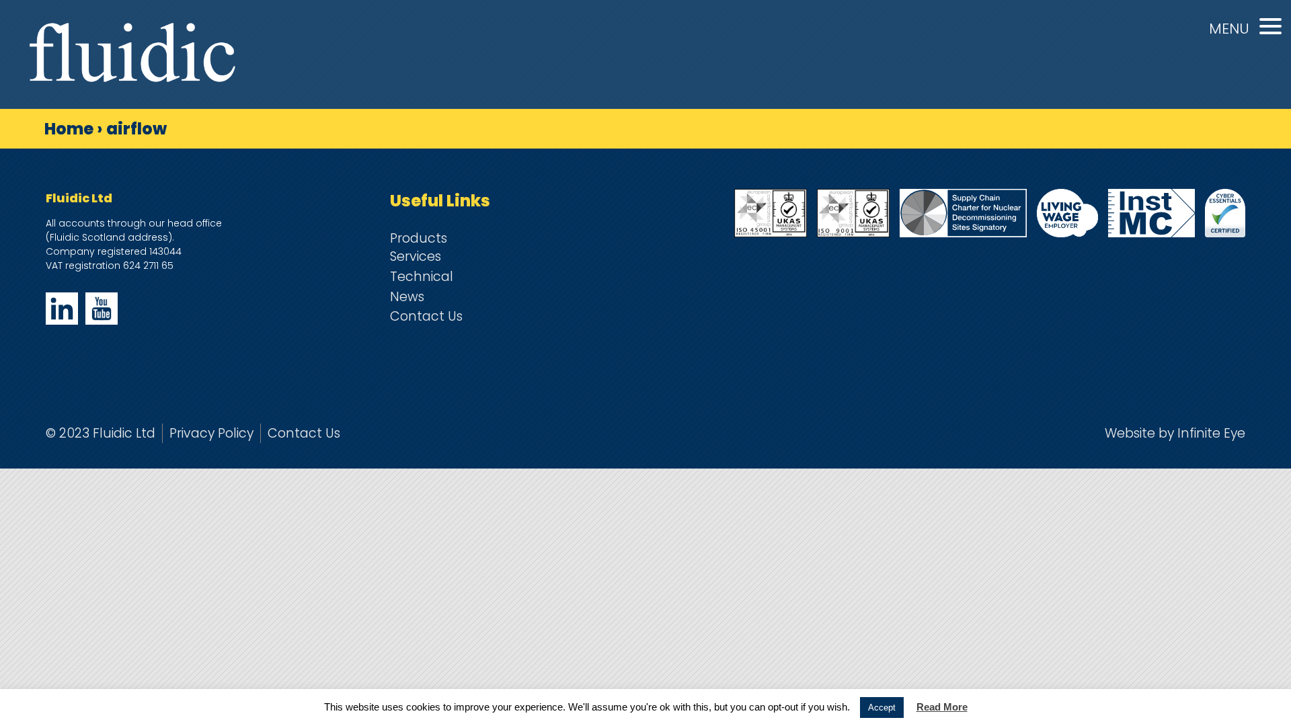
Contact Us (426, 316)
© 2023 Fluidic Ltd (100, 433)
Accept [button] (882, 707)
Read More (942, 707)
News (407, 297)
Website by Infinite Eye (1175, 433)
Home (68, 129)
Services (415, 256)
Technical (421, 277)
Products (418, 238)
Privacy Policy (211, 433)
